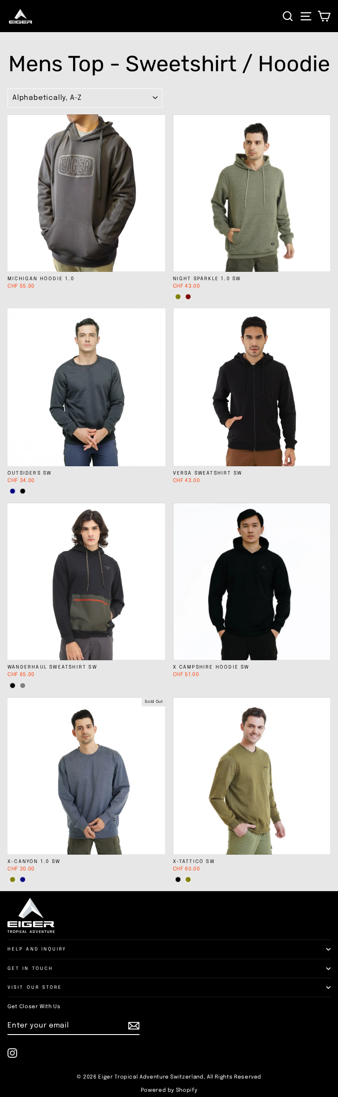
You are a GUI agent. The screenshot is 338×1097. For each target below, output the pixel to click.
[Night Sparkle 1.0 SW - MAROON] (188, 296)
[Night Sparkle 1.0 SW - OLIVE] (178, 296)
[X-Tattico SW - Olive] (188, 879)
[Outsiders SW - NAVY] (12, 491)
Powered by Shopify (169, 1090)
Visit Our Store (34, 987)
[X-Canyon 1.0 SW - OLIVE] (12, 879)
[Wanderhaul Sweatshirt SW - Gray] (22, 685)
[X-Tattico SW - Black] (178, 879)
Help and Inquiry (36, 949)
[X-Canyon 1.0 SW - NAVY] (22, 879)
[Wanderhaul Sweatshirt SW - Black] (12, 685)
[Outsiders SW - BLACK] (22, 491)
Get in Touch (30, 968)
